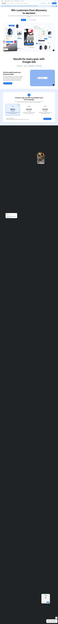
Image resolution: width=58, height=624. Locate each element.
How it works (11, 3)
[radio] (13, 109)
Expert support (26, 3)
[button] (53, 50)
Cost (15, 3)
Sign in (49, 3)
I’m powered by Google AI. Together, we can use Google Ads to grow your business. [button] (51, 621)
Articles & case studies (19, 3)
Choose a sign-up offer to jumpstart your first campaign (29, 98)
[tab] (19, 66)
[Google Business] (2, 1)
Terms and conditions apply (37, 102)
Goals (8, 3)
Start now (54, 3)
